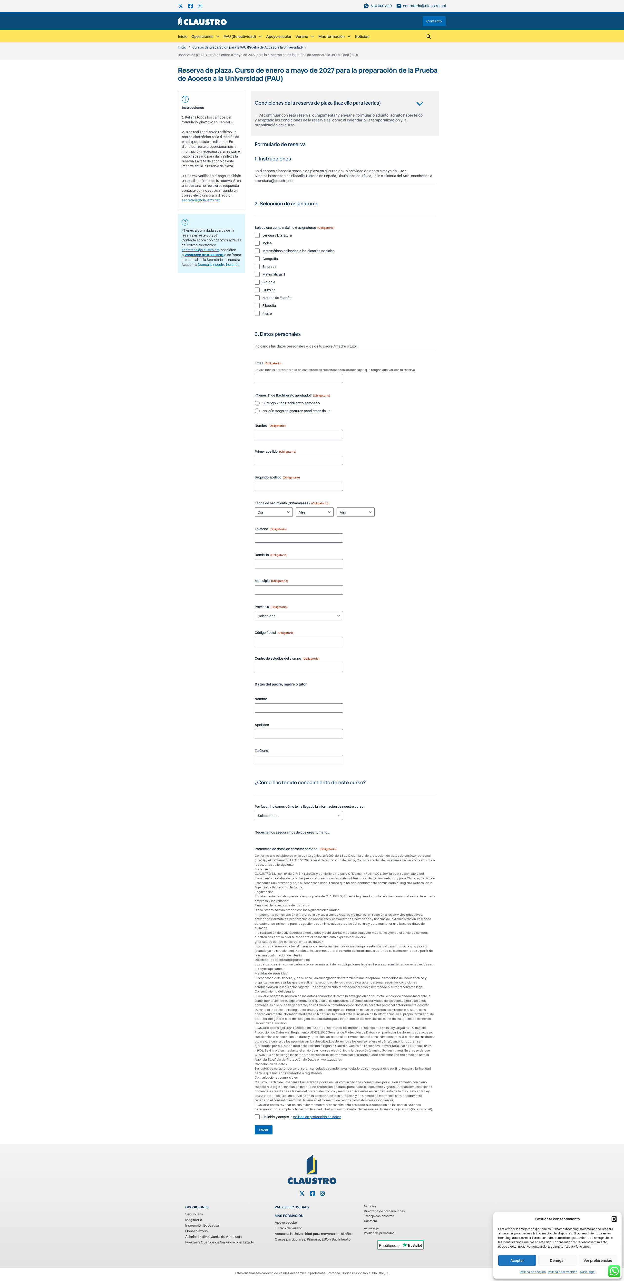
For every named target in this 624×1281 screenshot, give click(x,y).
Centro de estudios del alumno (287, 658)
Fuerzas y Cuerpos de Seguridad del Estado (219, 1242)
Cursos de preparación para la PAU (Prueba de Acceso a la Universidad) (247, 47)
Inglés (267, 243)
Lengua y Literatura (277, 235)
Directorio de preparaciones (384, 1211)
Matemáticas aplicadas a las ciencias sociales (299, 251)
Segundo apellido (277, 477)
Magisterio (193, 1220)
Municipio (271, 580)
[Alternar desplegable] (218, 36)
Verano (301, 36)
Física (267, 313)
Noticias (362, 36)
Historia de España (277, 298)
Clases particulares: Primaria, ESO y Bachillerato (313, 1239)
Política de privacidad (562, 1272)
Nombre (270, 425)
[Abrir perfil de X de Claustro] (183, 5)
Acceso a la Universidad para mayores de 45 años (313, 1233)
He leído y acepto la (302, 1117)
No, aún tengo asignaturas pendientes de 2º (296, 411)
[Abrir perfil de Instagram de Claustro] (202, 5)
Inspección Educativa (202, 1225)
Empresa (269, 266)
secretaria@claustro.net (201, 200)
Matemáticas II (274, 274)
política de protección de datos (317, 1117)
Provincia (271, 607)
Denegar (557, 1260)
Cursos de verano (288, 1228)
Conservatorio (196, 1231)
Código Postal (274, 632)
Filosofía (269, 305)
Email (268, 363)
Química (269, 290)
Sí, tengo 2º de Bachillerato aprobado (291, 403)
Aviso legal (371, 1228)
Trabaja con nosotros (379, 1216)
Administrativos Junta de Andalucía (213, 1236)
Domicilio (271, 555)
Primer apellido (275, 451)
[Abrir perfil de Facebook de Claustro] (193, 5)
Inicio (182, 36)
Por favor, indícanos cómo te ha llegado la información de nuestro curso (309, 806)
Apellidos (262, 725)
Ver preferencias (598, 1260)
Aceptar (517, 1260)
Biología (269, 282)
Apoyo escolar (279, 36)
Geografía (270, 259)
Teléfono (271, 529)
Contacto (434, 21)
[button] (614, 1219)
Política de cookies (533, 1272)
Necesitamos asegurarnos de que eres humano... (292, 832)
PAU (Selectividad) (240, 36)
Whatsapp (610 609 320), (204, 255)
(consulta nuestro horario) (218, 264)
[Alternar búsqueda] (428, 36)
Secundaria (194, 1214)
